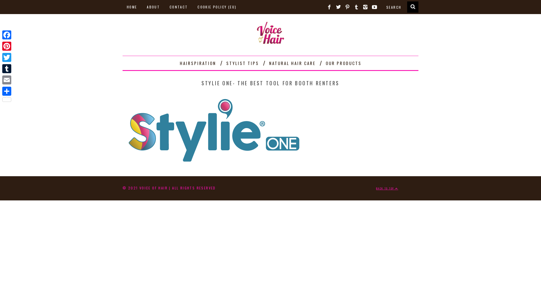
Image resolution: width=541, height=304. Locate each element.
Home (132, 7)
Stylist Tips (242, 63)
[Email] (6, 80)
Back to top (385, 188)
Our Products (344, 63)
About (153, 7)
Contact (179, 7)
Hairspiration (198, 63)
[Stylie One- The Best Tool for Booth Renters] (214, 163)
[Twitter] (6, 57)
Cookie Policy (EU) (217, 7)
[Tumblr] (6, 68)
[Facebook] (6, 35)
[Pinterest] (6, 46)
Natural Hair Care (292, 63)
